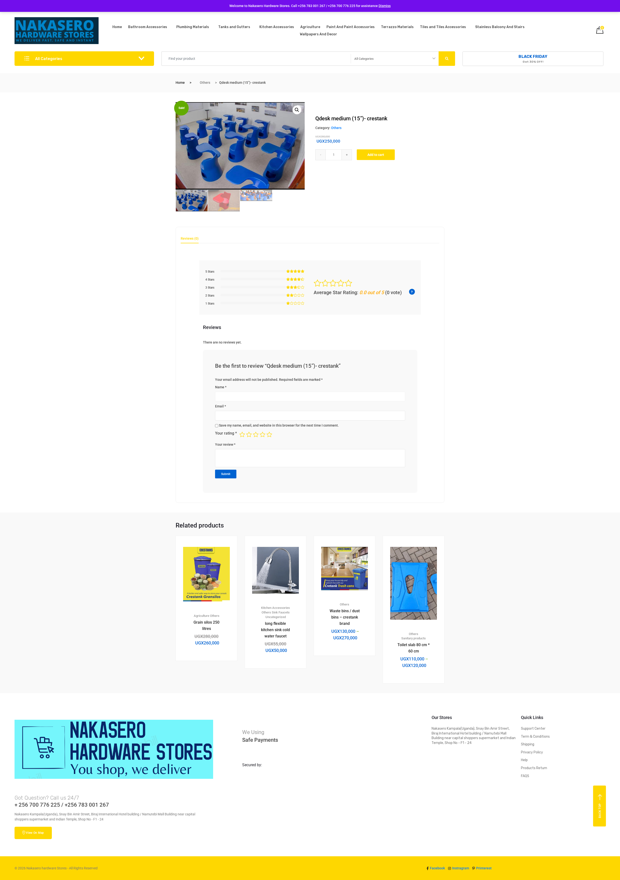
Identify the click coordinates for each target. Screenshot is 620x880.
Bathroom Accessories (147, 27)
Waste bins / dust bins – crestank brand (345, 617)
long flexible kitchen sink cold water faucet (275, 629)
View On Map (35, 832)
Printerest (483, 868)
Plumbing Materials (192, 27)
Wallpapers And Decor (318, 34)
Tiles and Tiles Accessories (443, 27)
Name (220, 387)
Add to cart (375, 155)
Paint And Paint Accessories (350, 27)
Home (117, 27)
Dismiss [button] (385, 6)
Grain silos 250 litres (206, 625)
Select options (347, 672)
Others (205, 82)
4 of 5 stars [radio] (262, 434)
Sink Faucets (281, 612)
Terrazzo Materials (397, 27)
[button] (297, 110)
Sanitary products (413, 638)
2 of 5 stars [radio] (249, 434)
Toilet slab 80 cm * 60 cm (413, 648)
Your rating (226, 433)
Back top (600, 810)
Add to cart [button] (209, 677)
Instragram (460, 868)
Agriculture (310, 27)
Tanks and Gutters (234, 27)
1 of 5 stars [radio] (242, 434)
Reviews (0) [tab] (190, 238)
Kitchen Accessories (276, 27)
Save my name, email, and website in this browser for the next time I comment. (279, 425)
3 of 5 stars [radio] (256, 434)
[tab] (190, 240)
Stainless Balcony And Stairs (500, 27)
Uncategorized (275, 617)
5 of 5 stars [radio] (269, 434)
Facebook (437, 868)
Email (220, 406)
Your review (225, 444)
